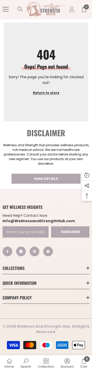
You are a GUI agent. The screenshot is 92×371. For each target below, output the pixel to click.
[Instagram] (21, 251)
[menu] (6, 9)
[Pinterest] (34, 251)
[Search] (20, 9)
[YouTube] (48, 251)
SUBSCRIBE (70, 232)
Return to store (46, 93)
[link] (26, 363)
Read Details (46, 179)
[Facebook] (7, 251)
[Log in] (72, 9)
